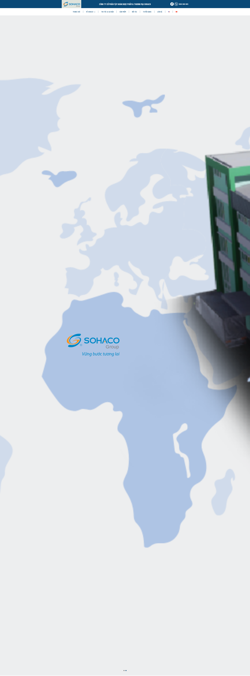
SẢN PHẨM (123, 12)
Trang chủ (76, 12)
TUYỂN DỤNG (147, 12)
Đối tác (134, 12)
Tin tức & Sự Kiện (107, 12)
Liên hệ (159, 12)
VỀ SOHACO (89, 12)
